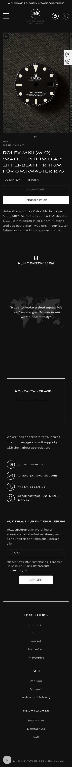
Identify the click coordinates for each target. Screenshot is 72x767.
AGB (23, 565)
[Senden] (61, 553)
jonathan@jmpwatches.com (32, 478)
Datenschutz (36, 728)
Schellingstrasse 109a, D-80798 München (34, 498)
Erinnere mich (36, 200)
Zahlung (36, 681)
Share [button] (11, 239)
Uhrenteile (36, 625)
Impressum (36, 720)
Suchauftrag (35, 649)
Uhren (35, 633)
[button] (6, 16)
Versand (36, 689)
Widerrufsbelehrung (36, 697)
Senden (36, 579)
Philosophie (36, 657)
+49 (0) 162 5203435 (26, 487)
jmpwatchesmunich (26, 465)
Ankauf (36, 641)
